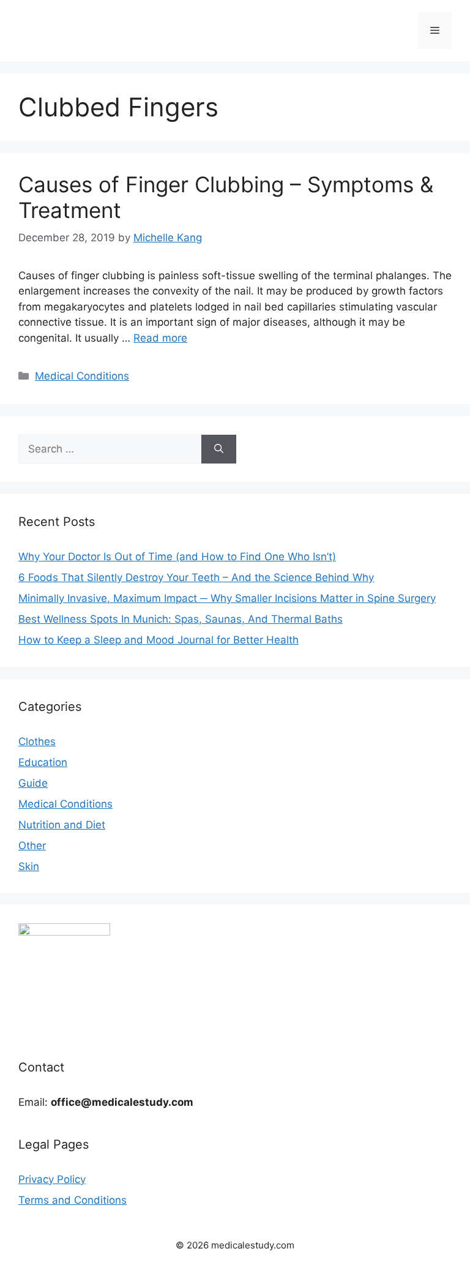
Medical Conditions (82, 376)
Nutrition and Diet (61, 825)
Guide (33, 783)
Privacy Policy (52, 1179)
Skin (28, 866)
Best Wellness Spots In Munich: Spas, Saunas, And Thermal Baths (180, 619)
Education (42, 762)
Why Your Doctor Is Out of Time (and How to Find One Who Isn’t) (177, 556)
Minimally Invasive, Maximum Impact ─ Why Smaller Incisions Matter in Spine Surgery (227, 598)
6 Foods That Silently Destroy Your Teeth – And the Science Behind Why (196, 577)
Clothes (37, 741)
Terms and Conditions (72, 1200)
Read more (160, 338)
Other (32, 845)
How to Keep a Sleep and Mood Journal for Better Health (158, 640)
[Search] (218, 449)
